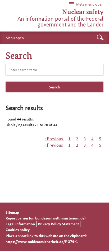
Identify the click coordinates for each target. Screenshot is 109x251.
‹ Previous (54, 138)
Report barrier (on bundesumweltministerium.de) (45, 218)
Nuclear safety (82, 12)
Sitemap (12, 212)
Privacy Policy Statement (58, 223)
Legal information (20, 223)
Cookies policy (18, 229)
